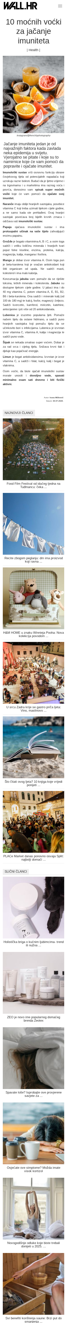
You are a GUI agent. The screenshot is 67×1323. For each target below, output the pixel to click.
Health (33, 50)
